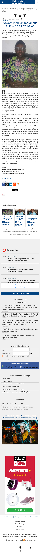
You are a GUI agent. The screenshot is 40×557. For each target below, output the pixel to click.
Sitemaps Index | (19, 517)
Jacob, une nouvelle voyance (23, 234)
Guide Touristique (20, 524)
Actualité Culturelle (20, 521)
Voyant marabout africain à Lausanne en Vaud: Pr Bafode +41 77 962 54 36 (32, 223)
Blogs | (12, 517)
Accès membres (8, 540)
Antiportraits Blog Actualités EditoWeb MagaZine (16, 392)
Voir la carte (7, 178)
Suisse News (6, 378)
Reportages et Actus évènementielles (13, 389)
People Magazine (7, 381)
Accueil (4, 8)
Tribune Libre (12, 8)
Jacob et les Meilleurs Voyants (19, 231)
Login (3, 350)
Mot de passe (6, 353)
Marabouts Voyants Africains (23, 229)
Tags (34, 540)
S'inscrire (13, 356)
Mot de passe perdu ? (23, 356)
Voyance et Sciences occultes (10, 10)
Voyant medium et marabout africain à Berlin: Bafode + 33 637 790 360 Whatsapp (7, 223)
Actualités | (5, 517)
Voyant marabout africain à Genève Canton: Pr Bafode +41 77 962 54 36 (19, 223)
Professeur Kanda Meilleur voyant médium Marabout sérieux (23, 233)
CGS (36, 517)
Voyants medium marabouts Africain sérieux (11, 228)
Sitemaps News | (29, 517)
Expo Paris (20, 526)
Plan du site (18, 540)
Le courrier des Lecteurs (26, 8)
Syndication (28, 540)
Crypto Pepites (20, 529)
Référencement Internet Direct (11, 386)
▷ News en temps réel (20, 293)
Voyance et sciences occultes (12, 403)
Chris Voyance (13, 234)
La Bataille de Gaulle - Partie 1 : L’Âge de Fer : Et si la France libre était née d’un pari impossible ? (20, 315)
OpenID (5, 356)
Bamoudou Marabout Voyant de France (13, 384)
